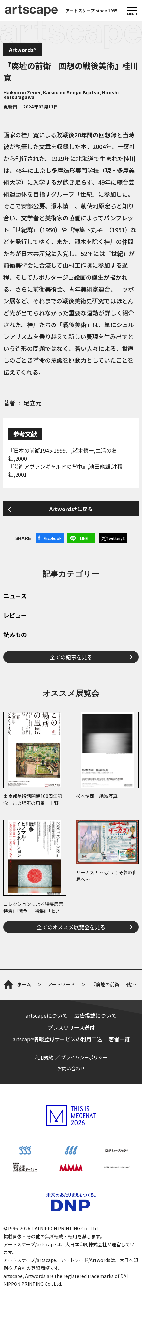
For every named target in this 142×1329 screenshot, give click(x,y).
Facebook (53, 538)
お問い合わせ (71, 1068)
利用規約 (44, 1057)
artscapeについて (47, 1015)
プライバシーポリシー (84, 1057)
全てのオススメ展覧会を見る (71, 927)
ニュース (15, 596)
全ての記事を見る (71, 657)
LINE (84, 538)
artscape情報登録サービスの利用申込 (57, 1039)
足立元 (32, 402)
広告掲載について (95, 1015)
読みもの (15, 635)
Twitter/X (115, 538)
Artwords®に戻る (71, 509)
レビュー (15, 615)
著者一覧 (119, 1039)
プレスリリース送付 (71, 1027)
